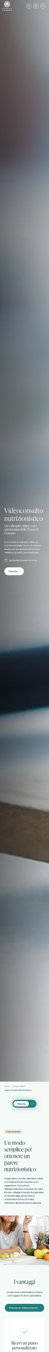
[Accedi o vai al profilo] (29, 6)
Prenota (13, 571)
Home (7, 1086)
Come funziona (13, 1131)
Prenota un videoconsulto (23, 1307)
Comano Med (19, 1086)
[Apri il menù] (43, 6)
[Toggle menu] (33, 1104)
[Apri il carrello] (36, 6)
